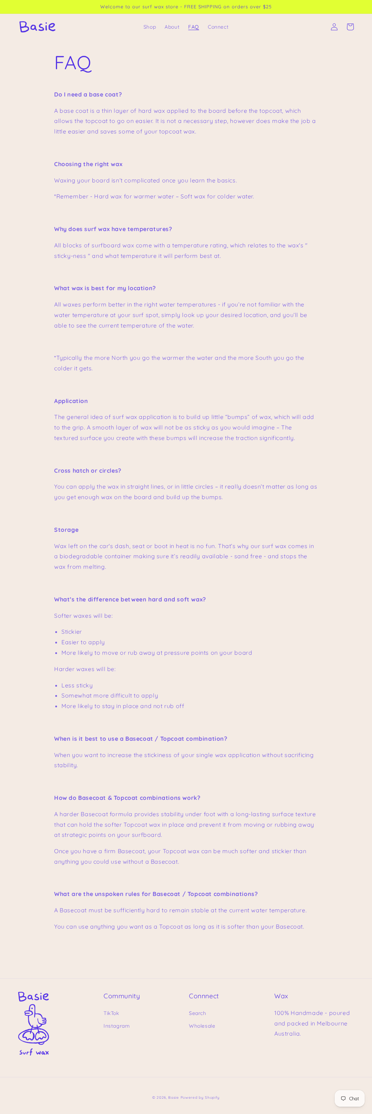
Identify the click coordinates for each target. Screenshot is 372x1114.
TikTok (111, 1013)
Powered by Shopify (200, 1097)
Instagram (117, 1026)
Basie (173, 1097)
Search (197, 1013)
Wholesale (202, 1026)
